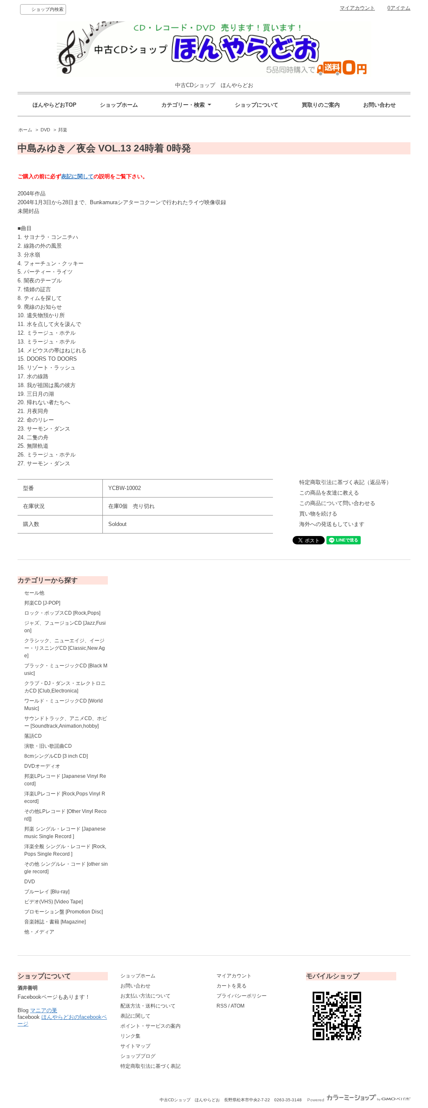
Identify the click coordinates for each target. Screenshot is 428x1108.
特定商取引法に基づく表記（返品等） (345, 482)
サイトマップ (135, 1046)
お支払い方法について (145, 996)
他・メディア (39, 932)
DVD (45, 129)
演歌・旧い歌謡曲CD (48, 746)
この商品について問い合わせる (337, 503)
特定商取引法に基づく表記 (150, 1066)
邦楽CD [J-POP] (42, 603)
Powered (316, 1100)
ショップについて (256, 105)
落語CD (33, 736)
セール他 (34, 593)
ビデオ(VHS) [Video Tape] (53, 902)
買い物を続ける (318, 513)
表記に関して (77, 176)
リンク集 (130, 1036)
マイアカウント (357, 8)
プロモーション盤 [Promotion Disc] (63, 912)
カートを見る (232, 986)
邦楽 (62, 129)
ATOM (238, 1006)
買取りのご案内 (321, 105)
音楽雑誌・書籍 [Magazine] (55, 922)
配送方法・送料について (148, 1006)
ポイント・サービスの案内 (150, 1026)
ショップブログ (137, 1056)
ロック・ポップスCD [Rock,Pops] (62, 613)
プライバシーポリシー (242, 996)
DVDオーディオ (42, 766)
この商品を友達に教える (329, 493)
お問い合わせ (379, 105)
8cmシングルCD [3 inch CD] (56, 756)
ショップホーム (119, 105)
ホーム (25, 129)
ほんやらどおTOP (54, 105)
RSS (222, 1006)
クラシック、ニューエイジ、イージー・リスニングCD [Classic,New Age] (64, 648)
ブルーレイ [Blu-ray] (46, 892)
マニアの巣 (43, 1010)
